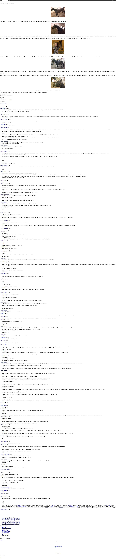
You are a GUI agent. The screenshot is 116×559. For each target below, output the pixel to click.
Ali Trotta (5, 114)
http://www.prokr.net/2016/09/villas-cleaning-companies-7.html (11, 519)
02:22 (2, 496)
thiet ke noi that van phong (22, 506)
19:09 (2, 279)
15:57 (2, 212)
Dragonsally (5, 220)
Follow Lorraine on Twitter (58, 546)
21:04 (2, 316)
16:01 (2, 220)
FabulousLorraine (6, 194)
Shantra (5, 302)
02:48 (2, 525)
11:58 (1, 103)
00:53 (2, 435)
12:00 (2, 108)
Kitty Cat (5, 355)
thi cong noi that (70, 505)
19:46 (2, 416)
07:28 (2, 441)
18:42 (2, 405)
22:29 (2, 334)
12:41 (2, 183)
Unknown (5, 151)
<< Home (1, 540)
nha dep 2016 (61, 507)
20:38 (2, 310)
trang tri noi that (19, 505)
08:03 (2, 444)
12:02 (2, 124)
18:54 (2, 251)
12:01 (2, 119)
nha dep (52, 506)
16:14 (2, 223)
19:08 (2, 273)
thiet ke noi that (52, 505)
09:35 (2, 472)
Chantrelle (5, 171)
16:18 (2, 231)
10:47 (2, 487)
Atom (9, 538)
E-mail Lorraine (58, 553)
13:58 (2, 207)
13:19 (2, 370)
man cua (47, 507)
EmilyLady (5, 243)
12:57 (2, 355)
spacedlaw (5, 145)
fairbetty (5, 408)
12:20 (2, 141)
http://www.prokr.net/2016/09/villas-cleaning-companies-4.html (11, 521)
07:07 (2, 344)
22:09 (2, 326)
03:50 (2, 509)
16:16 (2, 228)
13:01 (2, 362)
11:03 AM (10, 99)
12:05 (2, 127)
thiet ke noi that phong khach (74, 506)
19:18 (2, 292)
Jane (4, 124)
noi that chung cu (108, 505)
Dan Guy (5, 279)
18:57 (2, 261)
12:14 (2, 490)
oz (87, 507)
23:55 (2, 424)
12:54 (2, 194)
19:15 (2, 287)
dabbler (5, 103)
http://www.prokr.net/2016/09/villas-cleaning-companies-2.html (11, 523)
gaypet (5, 337)
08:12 (2, 454)
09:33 (2, 469)
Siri (4, 240)
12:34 (2, 171)
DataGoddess (5, 119)
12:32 (2, 165)
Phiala (4, 215)
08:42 (2, 464)
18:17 (2, 402)
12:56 (2, 202)
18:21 (2, 243)
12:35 (2, 180)
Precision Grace (6, 127)
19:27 (2, 302)
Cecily (4, 334)
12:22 (2, 145)
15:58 (2, 215)
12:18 (2, 493)
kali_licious (5, 424)
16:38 (2, 240)
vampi (4, 340)
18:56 (2, 258)
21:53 (2, 319)
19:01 (2, 408)
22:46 (2, 337)
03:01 (2, 340)
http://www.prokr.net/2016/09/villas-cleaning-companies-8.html (11, 518)
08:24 (2, 459)
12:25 (2, 151)
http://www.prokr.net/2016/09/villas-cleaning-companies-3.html (11, 522)
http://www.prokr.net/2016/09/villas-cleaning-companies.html (10, 524)
